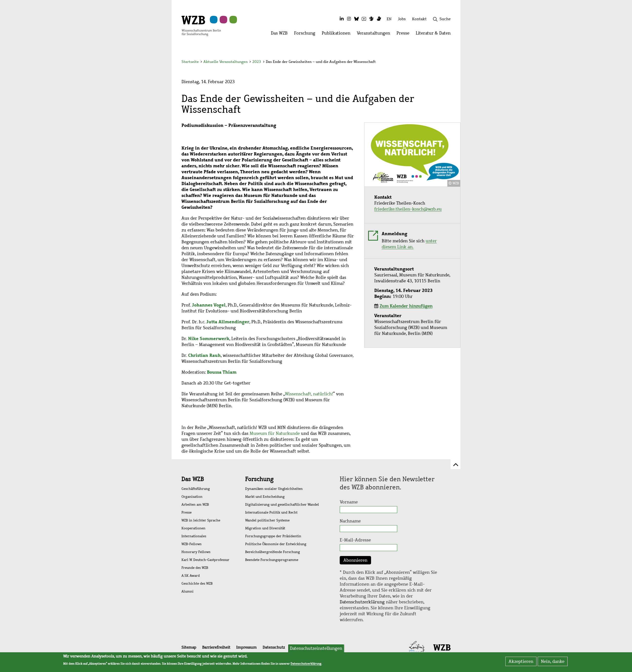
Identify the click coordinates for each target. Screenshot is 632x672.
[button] (451, 62)
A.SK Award (190, 575)
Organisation (191, 496)
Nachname (350, 521)
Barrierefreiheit (216, 647)
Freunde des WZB (194, 567)
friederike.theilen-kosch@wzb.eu (408, 209)
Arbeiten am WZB (195, 504)
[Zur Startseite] (201, 25)
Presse (186, 512)
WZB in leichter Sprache (200, 520)
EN (389, 18)
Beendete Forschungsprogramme (271, 559)
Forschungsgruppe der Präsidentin (273, 536)
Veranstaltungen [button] (375, 34)
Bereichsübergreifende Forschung (272, 552)
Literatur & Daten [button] (435, 34)
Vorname (349, 502)
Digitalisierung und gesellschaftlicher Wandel (282, 504)
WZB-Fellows (191, 544)
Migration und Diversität (265, 528)
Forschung (259, 479)
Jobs (402, 18)
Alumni (187, 591)
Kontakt (419, 18)
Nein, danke (552, 661)
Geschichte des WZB (197, 583)
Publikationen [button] (338, 34)
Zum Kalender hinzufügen (406, 306)
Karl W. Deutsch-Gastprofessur (205, 559)
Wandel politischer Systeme (267, 520)
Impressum (246, 647)
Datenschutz (274, 647)
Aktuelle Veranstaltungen (226, 61)
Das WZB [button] (281, 34)
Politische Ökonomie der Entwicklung (275, 544)
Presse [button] (404, 34)
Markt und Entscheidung (265, 496)
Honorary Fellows (195, 552)
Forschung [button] (306, 34)
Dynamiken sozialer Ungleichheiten (274, 488)
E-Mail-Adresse (355, 540)
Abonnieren (355, 560)
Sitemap (188, 647)
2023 (256, 61)
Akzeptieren (521, 661)
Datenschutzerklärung (362, 602)
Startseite (190, 61)
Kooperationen (193, 528)
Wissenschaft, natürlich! (309, 394)
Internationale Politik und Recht (271, 512)
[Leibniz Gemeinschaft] (417, 647)
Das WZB (192, 479)
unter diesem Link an (409, 244)
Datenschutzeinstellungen (316, 648)
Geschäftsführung (195, 488)
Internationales (193, 536)
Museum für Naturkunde (275, 433)
